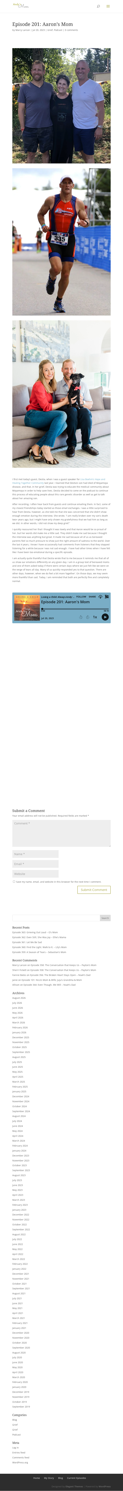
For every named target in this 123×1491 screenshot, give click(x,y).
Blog (14, 1419)
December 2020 (20, 1332)
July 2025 (17, 1062)
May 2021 (17, 1308)
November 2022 (20, 1219)
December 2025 (20, 1037)
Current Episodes (76, 1477)
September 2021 (21, 1288)
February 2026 (20, 1027)
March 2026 (18, 1022)
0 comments (71, 30)
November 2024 (20, 1101)
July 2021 (17, 1298)
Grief (50, 30)
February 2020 (20, 1382)
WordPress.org (20, 1462)
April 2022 (17, 1254)
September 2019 (21, 1406)
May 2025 (17, 1071)
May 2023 (17, 1189)
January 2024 (19, 1150)
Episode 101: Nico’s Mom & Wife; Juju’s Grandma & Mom (52, 979)
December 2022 (20, 1214)
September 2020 (21, 1347)
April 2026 (17, 1017)
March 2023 (18, 1199)
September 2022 (21, 1229)
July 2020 (17, 1357)
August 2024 (19, 1116)
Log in (15, 1447)
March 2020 (18, 1377)
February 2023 (20, 1204)
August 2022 (19, 1234)
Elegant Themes (74, 1486)
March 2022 (18, 1259)
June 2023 (17, 1185)
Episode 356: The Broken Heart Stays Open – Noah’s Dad (60, 975)
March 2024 (18, 1140)
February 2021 (20, 1323)
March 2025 (18, 1081)
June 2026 (17, 1007)
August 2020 (19, 1352)
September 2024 (21, 1111)
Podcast (58, 30)
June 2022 (17, 1244)
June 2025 (17, 1066)
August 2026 (19, 997)
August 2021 (19, 1293)
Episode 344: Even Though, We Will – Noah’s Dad (50, 984)
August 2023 (19, 1175)
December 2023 (20, 1155)
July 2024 (17, 1121)
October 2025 (19, 1047)
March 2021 (18, 1318)
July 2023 (17, 1180)
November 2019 (20, 1396)
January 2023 (19, 1209)
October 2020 (19, 1342)
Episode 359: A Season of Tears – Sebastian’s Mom (39, 952)
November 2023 (20, 1160)
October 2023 (19, 1165)
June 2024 (17, 1125)
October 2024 (19, 1106)
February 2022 (20, 1263)
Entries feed (18, 1452)
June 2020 (17, 1362)
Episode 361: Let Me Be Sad (27, 942)
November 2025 (20, 1042)
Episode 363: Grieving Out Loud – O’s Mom (35, 932)
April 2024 (17, 1135)
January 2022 (19, 1268)
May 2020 (17, 1367)
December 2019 (20, 1391)
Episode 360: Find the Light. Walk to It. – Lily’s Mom (39, 947)
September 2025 (21, 1052)
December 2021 (20, 1273)
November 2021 (20, 1278)
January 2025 (19, 1091)
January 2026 (19, 1032)
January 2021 (19, 1327)
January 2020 (19, 1386)
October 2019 (19, 1401)
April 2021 (17, 1313)
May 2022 (17, 1249)
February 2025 (20, 1086)
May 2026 (17, 1012)
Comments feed (20, 1457)
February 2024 (20, 1145)
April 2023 (17, 1194)
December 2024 (20, 1096)
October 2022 (19, 1224)
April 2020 (17, 1372)
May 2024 (17, 1130)
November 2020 (20, 1337)
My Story (49, 1477)
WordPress (105, 1486)
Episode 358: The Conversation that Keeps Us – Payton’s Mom (63, 965)
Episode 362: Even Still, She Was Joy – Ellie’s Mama (39, 937)
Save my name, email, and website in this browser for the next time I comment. (58, 881)
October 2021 (19, 1283)
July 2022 (17, 1239)
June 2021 (17, 1303)
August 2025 (19, 1057)
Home (36, 1477)
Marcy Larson (23, 30)
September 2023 (21, 1170)
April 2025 (17, 1076)
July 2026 (17, 1002)
